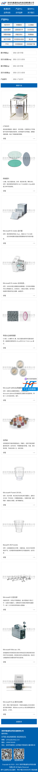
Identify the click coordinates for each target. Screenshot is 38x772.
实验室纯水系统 (19, 39)
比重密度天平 (19, 29)
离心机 (31, 39)
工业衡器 (31, 25)
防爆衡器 (31, 34)
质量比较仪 (19, 34)
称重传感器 (7, 34)
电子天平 (7, 25)
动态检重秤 (7, 29)
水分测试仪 (30, 29)
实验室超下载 (31, 44)
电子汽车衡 (7, 39)
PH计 (7, 44)
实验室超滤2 (19, 44)
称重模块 (19, 25)
